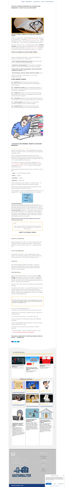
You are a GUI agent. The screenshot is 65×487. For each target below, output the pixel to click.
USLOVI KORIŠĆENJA (47, 1)
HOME (23, 1)
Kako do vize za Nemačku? (44, 367)
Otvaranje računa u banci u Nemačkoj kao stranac (45, 421)
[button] (63, 475)
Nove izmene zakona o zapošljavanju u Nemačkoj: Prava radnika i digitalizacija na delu (32, 391)
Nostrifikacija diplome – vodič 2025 (18, 390)
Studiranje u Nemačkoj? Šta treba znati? (32, 404)
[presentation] (10, 367)
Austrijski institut (23, 165)
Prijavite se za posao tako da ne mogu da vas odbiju (18, 368)
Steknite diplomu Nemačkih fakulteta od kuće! (17, 403)
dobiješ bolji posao (33, 39)
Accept (49, 483)
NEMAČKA (29, 1)
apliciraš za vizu (33, 47)
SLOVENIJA (36, 1)
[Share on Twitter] (15, 341)
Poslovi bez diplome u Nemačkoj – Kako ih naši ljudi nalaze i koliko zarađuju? (46, 391)
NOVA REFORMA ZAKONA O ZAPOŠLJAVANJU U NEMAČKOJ (45, 404)
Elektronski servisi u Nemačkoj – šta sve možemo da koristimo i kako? (18, 425)
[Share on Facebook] (12, 341)
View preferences (60, 483)
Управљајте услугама (48, 481)
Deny (54, 483)
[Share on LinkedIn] (18, 341)
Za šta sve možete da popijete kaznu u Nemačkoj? (31, 420)
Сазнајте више (15, 373)
